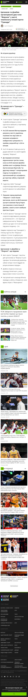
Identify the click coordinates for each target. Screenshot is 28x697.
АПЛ (16, 623)
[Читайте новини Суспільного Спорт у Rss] (7, 676)
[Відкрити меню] (26, 2)
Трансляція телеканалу (4, 611)
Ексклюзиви (4, 614)
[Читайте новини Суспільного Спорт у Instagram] (16, 676)
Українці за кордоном (6, 6)
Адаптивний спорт (6, 635)
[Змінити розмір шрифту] (26, 29)
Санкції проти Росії (6, 623)
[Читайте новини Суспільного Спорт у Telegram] (10, 676)
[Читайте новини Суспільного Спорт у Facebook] (2, 676)
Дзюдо (17, 650)
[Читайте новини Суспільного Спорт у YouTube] (5, 676)
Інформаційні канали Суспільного (21, 666)
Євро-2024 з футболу (7, 645)
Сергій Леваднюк (8, 26)
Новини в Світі (5, 8)
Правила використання (19, 663)
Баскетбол (18, 642)
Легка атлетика (19, 616)
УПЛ (16, 610)
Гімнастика (4, 647)
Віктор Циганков (16, 6)
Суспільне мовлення (7, 662)
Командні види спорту (19, 635)
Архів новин (18, 659)
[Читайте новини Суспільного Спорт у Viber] (13, 676)
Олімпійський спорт (7, 650)
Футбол (11, 8)
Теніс (16, 614)
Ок (14, 694)
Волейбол (18, 619)
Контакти (4, 659)
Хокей (16, 652)
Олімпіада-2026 (5, 625)
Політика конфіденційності (6, 666)
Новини (17, 608)
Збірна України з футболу (5, 639)
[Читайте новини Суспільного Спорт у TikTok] (19, 676)
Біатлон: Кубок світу (7, 608)
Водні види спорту (6, 652)
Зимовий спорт (5, 642)
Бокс (16, 645)
